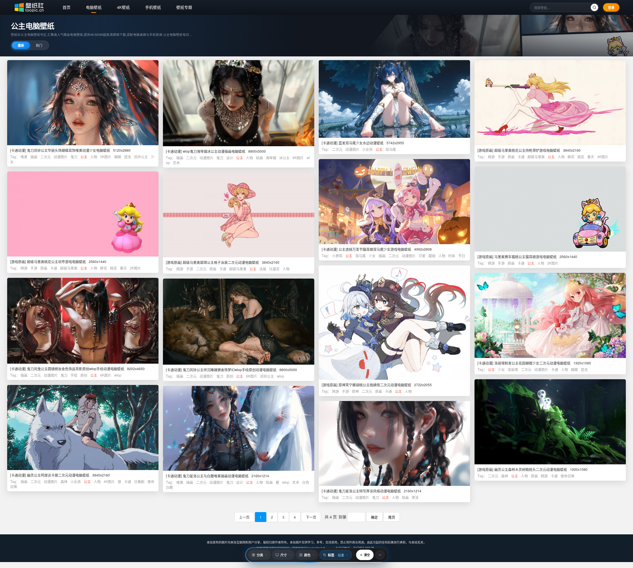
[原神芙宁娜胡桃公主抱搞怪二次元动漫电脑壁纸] (394, 322)
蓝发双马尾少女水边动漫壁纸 (361, 142)
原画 (511, 156)
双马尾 (390, 149)
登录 (611, 7)
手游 (501, 156)
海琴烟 (271, 157)
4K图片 (602, 156)
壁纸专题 (184, 7)
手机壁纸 (153, 7)
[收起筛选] (380, 555)
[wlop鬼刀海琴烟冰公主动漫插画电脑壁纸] (238, 103)
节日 (461, 255)
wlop (117, 375)
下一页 (311, 517)
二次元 (45, 156)
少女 (372, 255)
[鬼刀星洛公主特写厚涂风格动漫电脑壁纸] (394, 443)
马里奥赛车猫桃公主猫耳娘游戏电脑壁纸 (525, 256)
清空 (367, 555)
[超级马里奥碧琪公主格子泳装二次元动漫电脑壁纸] (238, 215)
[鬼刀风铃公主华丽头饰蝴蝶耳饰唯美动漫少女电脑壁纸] (82, 102)
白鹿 (169, 487)
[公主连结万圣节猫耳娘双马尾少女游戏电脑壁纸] (394, 201)
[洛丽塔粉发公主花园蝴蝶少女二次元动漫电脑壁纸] (550, 315)
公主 (83, 156)
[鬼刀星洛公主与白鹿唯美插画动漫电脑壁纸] (238, 428)
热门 (39, 45)
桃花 (580, 156)
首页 (66, 7)
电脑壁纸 (94, 7)
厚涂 (415, 497)
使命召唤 (567, 475)
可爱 (422, 255)
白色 (305, 482)
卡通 (521, 156)
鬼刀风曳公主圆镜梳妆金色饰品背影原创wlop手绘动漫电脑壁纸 (75, 368)
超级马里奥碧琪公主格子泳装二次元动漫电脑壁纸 (221, 262)
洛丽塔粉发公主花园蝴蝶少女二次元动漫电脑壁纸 (532, 362)
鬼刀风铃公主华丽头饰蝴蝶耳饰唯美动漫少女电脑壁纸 (68, 150)
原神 (355, 391)
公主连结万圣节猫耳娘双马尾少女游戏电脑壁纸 (375, 249)
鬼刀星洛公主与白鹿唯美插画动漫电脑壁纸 (216, 475)
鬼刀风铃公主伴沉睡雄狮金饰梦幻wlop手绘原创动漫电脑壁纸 (229, 369)
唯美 (24, 156)
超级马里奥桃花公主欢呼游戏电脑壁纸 (56, 261)
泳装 (262, 268)
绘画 (259, 157)
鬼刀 (73, 156)
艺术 (176, 162)
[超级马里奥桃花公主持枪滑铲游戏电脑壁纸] (550, 102)
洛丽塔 (513, 369)
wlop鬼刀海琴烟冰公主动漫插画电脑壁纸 (214, 151)
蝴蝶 (117, 156)
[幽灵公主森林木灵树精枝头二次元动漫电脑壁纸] (550, 421)
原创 (83, 375)
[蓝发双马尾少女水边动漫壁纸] (394, 99)
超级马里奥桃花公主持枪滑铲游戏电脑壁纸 (527, 150)
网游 (491, 156)
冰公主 (284, 157)
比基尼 (274, 268)
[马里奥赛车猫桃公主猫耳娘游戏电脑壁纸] (550, 209)
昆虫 (127, 156)
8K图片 (298, 157)
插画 (33, 156)
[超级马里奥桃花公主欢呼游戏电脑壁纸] (82, 214)
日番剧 (139, 481)
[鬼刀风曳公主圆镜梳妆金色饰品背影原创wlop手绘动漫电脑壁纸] (82, 321)
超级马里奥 (536, 156)
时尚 (451, 255)
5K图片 (105, 156)
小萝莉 (337, 255)
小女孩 (367, 149)
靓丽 (432, 255)
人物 (93, 156)
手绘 (73, 375)
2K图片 (552, 262)
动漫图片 (61, 156)
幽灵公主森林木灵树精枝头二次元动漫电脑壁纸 (530, 469)
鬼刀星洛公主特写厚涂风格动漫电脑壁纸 (370, 490)
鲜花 (570, 156)
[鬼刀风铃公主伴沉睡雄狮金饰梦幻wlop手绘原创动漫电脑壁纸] (238, 322)
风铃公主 (141, 156)
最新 (21, 45)
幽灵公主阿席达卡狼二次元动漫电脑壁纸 (58, 475)
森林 (504, 475)
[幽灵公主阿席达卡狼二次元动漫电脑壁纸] (82, 427)
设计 (229, 157)
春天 (590, 156)
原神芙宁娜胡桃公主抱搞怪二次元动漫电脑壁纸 (375, 384)
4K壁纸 (123, 7)
